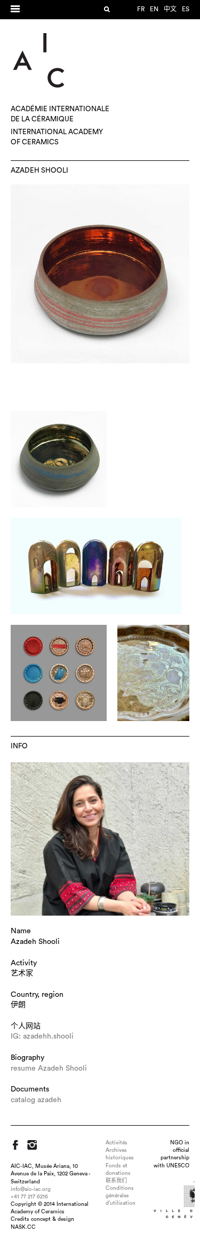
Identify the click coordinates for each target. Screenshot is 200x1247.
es (185, 9)
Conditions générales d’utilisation (120, 1196)
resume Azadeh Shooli (49, 1068)
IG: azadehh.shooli (42, 1036)
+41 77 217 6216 (29, 1196)
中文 (170, 9)
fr (141, 9)
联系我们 (116, 1180)
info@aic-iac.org (31, 1189)
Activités (116, 1142)
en (154, 9)
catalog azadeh (36, 1100)
